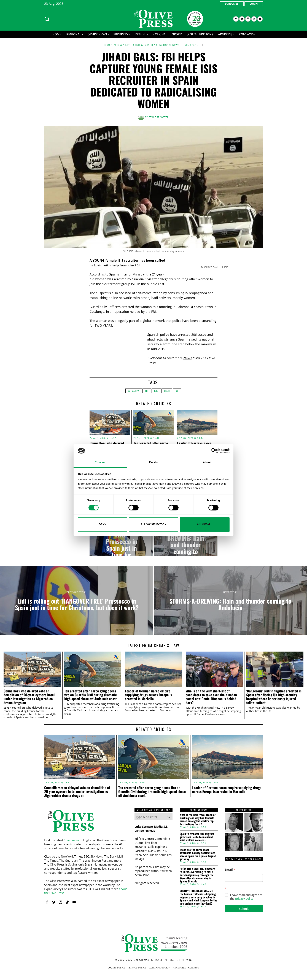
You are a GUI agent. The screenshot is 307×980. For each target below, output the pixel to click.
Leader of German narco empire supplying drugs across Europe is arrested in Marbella (148, 695)
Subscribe (231, 3)
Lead (154, 45)
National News (169, 45)
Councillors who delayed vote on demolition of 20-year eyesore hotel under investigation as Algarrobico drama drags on (29, 697)
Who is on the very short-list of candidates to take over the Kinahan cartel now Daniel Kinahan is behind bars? (211, 697)
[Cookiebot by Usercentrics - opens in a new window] (214, 451)
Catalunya (133, 390)
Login (254, 3)
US (177, 390)
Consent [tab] (100, 462)
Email (230, 869)
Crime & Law (141, 45)
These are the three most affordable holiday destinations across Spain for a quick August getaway (198, 854)
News (187, 358)
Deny (102, 524)
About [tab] (207, 462)
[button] (169, 816)
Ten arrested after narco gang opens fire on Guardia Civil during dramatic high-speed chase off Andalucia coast (90, 695)
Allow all (204, 524)
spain (167, 390)
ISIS (156, 390)
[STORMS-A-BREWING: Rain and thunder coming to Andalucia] (185, 541)
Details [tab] (153, 462)
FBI (146, 390)
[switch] (133, 507)
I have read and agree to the (246, 897)
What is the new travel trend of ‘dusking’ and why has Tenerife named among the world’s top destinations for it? (198, 819)
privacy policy (244, 899)
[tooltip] (236, 19)
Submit (244, 909)
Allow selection (153, 524)
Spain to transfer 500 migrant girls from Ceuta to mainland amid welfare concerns (197, 837)
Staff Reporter (159, 117)
